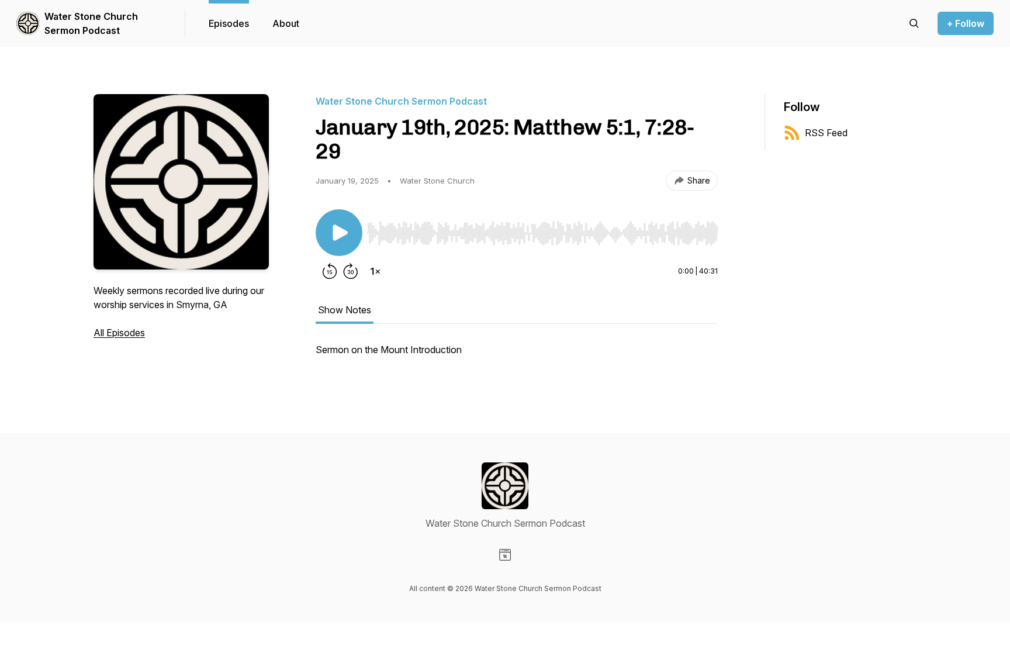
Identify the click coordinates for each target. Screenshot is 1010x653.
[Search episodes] (914, 23)
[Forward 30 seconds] (351, 271)
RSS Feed (826, 133)
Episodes (229, 23)
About (285, 23)
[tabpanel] (517, 355)
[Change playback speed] (375, 271)
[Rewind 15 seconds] (329, 271)
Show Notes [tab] (344, 310)
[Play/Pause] (339, 232)
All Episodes (119, 332)
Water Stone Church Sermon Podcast (91, 23)
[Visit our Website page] (505, 555)
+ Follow (965, 23)
